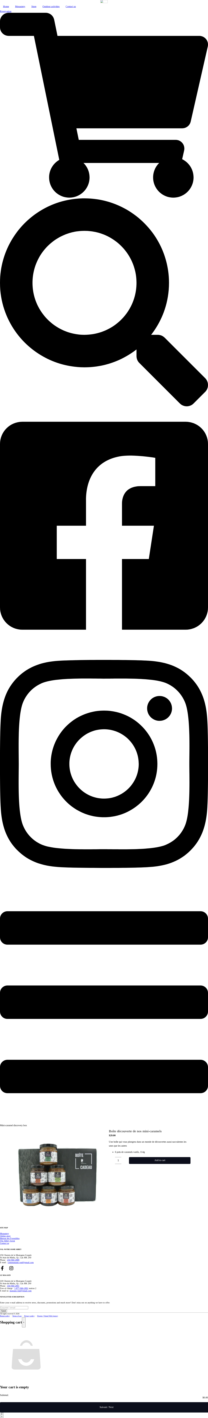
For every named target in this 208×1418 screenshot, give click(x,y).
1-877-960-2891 (21, 1288)
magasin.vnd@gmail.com (21, 1291)
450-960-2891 (13, 1286)
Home (6, 6)
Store (33, 6)
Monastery (20, 6)
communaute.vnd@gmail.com (21, 1262)
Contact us (71, 6)
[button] (112, 1160)
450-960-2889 (13, 1260)
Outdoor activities (51, 6)
